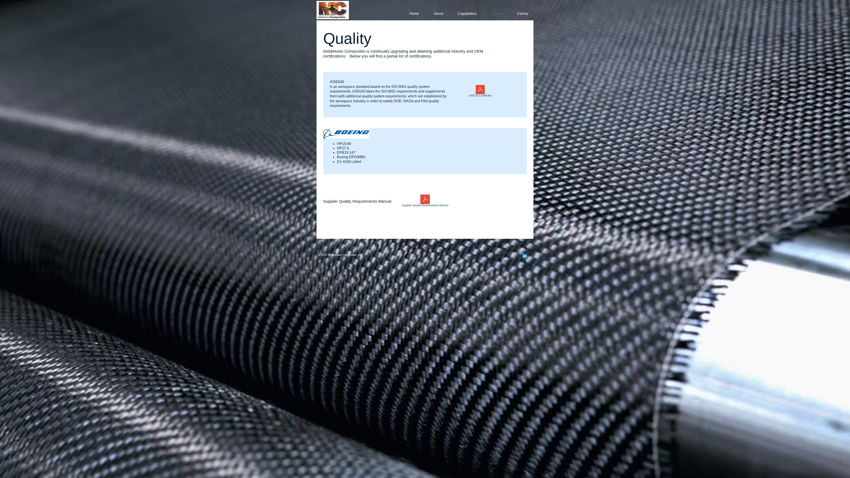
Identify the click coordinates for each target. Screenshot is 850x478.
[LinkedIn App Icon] (524, 255)
